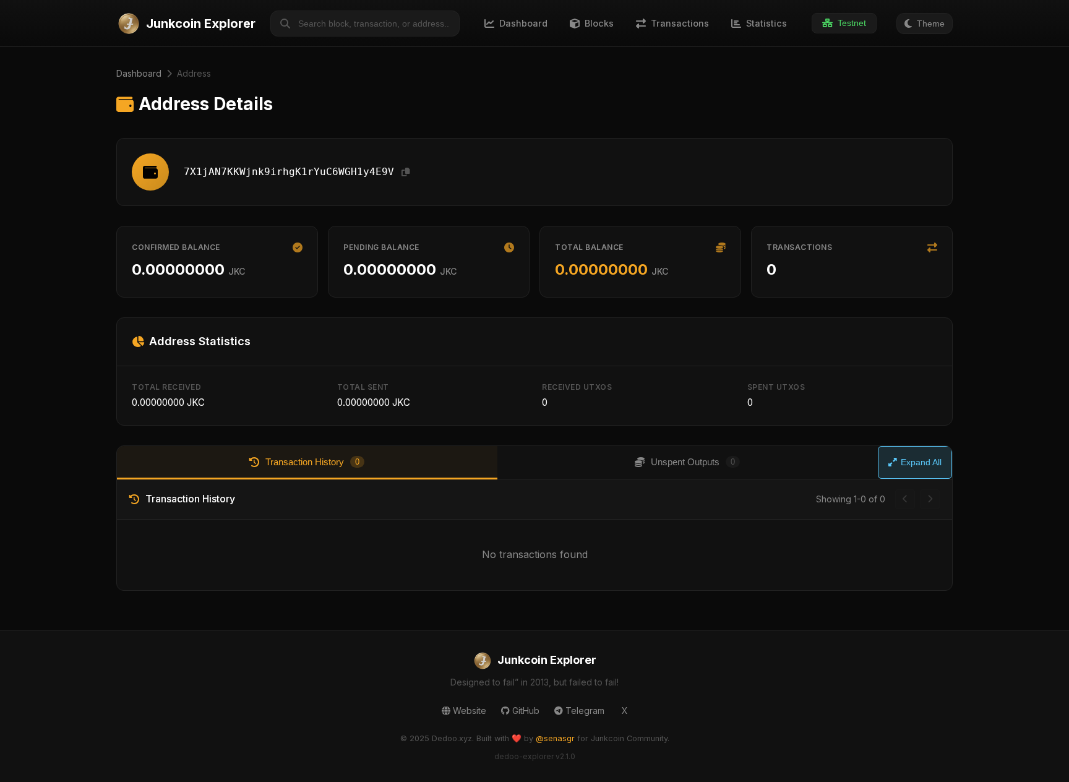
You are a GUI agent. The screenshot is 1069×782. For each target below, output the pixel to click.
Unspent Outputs (693, 462)
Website (469, 710)
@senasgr (555, 738)
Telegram (584, 710)
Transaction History (312, 462)
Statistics (766, 23)
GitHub (525, 710)
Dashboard (138, 73)
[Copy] (405, 172)
